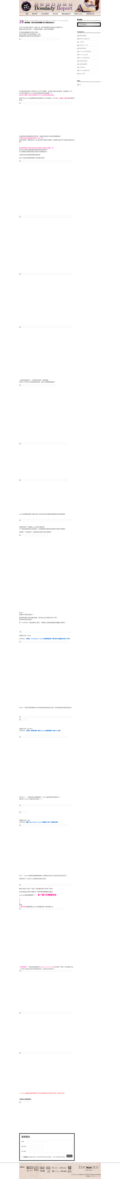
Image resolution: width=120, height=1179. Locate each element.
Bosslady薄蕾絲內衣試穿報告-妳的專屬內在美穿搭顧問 (60, 6)
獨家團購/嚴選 (35, 20)
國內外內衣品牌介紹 (45, 20)
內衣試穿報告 (45, 14)
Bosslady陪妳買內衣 (84, 57)
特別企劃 (55, 14)
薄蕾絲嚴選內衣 (66, 14)
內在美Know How (83, 45)
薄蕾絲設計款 (90, 14)
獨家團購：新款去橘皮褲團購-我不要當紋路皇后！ (39, 22)
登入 (80, 84)
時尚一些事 (82, 73)
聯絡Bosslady (78, 14)
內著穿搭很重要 (83, 61)
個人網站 (23, 1151)
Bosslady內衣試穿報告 (62, 20)
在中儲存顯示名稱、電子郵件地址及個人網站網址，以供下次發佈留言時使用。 (44, 1157)
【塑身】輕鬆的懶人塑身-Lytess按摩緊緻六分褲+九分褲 (42, 730)
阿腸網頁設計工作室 (96, 1176)
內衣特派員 (82, 67)
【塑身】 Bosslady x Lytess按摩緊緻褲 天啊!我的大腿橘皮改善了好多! (47, 638)
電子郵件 (24, 1146)
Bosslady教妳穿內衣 (84, 70)
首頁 (27, 14)
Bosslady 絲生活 (83, 54)
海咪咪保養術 (82, 48)
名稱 (22, 1141)
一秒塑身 (53, 20)
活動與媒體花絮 (83, 64)
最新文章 (34, 14)
